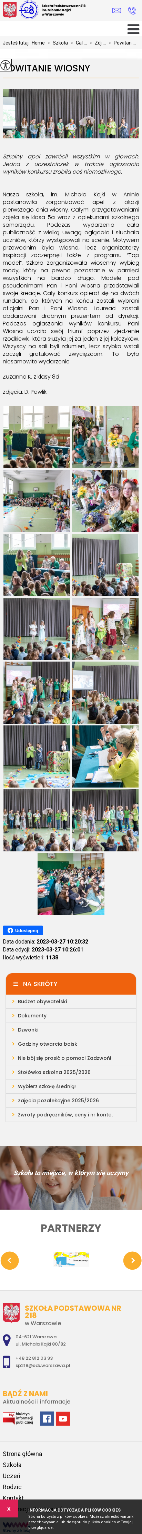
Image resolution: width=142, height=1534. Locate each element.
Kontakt (13, 1498)
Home (38, 42)
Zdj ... (98, 42)
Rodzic (12, 1487)
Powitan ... (122, 42)
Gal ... (79, 42)
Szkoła (58, 42)
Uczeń (11, 1475)
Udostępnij (26, 930)
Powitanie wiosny (46, 68)
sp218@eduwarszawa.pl (118, 10)
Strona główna (22, 1453)
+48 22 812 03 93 (131, 10)
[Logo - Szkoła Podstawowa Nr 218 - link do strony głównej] (51, 10)
